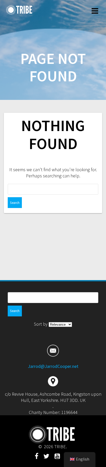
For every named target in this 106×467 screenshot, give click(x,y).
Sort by (41, 324)
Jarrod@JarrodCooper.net (53, 366)
